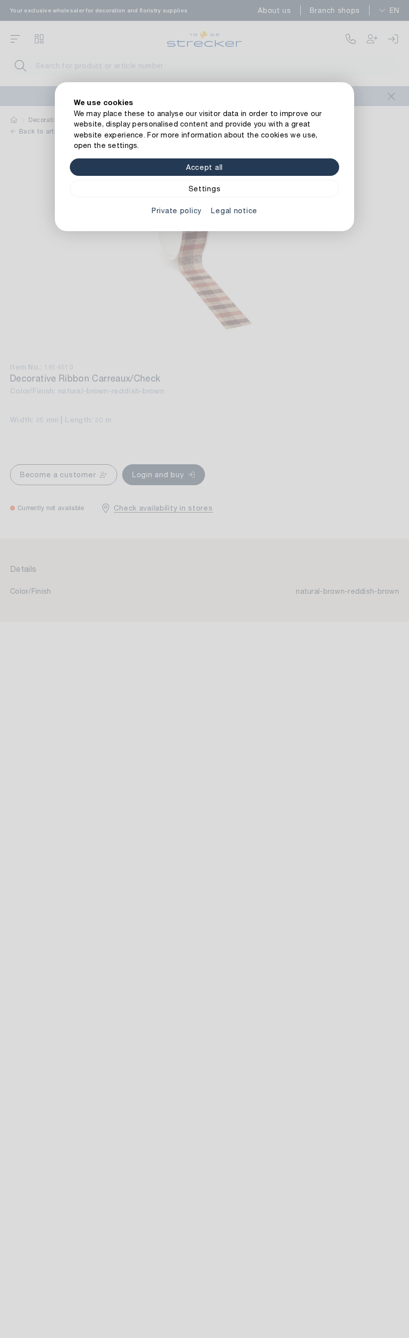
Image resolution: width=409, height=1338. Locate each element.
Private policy (177, 210)
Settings (205, 188)
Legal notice (234, 210)
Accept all (204, 167)
